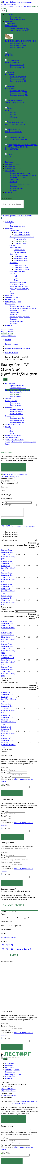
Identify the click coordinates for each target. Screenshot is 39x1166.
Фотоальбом (10, 171)
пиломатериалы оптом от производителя (24, 1102)
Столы (8, 157)
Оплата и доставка (12, 164)
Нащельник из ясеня (21, 269)
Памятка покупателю (17, 19)
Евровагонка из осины (22, 235)
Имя (3, 767)
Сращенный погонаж (14, 102)
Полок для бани (12, 62)
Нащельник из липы (21, 267)
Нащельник (10, 88)
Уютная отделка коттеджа (20, 173)
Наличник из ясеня (21, 260)
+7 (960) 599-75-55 (8, 945)
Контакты (8, 192)
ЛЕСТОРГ (13, 954)
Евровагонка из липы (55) (19, 28)
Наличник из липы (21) (18, 79)
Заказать (13, 466)
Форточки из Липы (13, 132)
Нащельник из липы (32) (18, 93)
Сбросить (4, 609)
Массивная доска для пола (20, 184)
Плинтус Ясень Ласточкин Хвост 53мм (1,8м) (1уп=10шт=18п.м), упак (8, 588)
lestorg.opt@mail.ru (8, 937)
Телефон (4, 770)
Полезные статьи (16, 17)
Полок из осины (20, 252)
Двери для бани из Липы (16, 139)
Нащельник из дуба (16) (18, 91)
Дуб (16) (13, 112)
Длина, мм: (5, 505)
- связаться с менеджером (18, 526)
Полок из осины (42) (17, 67)
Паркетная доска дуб (18, 177)
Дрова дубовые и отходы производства (16, 148)
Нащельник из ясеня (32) (19, 95)
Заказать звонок (7, 334)
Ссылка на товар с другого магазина (14, 860)
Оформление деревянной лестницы (23, 175)
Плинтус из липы (20, 243)
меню (5, 379)
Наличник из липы (20, 258)
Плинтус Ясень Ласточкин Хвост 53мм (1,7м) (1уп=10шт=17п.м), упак (8, 577)
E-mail (4, 772)
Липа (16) (13, 114)
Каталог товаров (11, 344)
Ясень (16, 280)
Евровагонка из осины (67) (19, 30)
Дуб (15, 276)
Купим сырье (10, 166)
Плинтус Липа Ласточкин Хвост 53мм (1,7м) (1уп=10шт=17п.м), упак (8, 648)
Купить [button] (11, 521)
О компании (9, 14)
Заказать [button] (12, 793)
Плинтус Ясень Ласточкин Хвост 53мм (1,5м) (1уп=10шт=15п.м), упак (8, 554)
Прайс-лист (9, 162)
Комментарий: (6, 777)
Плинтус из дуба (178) (18, 43)
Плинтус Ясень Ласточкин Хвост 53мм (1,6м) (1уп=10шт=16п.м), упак (8, 565)
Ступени (9, 55)
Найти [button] (12, 211)
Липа (16, 278)
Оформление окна (16, 188)
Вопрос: (4, 820)
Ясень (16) (13, 117)
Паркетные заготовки (15, 124)
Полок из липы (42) (17, 65)
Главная (8, 340)
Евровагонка (11, 26)
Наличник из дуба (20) (18, 77)
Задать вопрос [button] (13, 836)
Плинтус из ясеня (20, 241)
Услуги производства (13, 168)
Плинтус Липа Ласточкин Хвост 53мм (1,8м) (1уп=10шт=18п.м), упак (8, 659)
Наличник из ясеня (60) (18, 81)
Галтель (8, 110)
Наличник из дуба (20, 256)
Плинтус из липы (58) (17, 47)
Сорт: (3, 502)
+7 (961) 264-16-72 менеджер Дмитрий (16, 949)
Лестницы (13, 190)
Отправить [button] (12, 882)
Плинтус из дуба (20, 239)
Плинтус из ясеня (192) (18, 45)
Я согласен (13, 1117)
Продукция (9, 21)
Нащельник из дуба (21, 265)
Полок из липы (19, 250)
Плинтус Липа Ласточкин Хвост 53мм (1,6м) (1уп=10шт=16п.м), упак (8, 637)
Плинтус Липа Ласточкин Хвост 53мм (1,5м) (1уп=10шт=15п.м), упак (8, 625)
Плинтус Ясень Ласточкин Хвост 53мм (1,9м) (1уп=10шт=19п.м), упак (8, 600)
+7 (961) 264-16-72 (8, 1091)
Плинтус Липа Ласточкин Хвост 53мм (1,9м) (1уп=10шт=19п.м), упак (8, 671)
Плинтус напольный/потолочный (20, 41)
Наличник (9, 74)
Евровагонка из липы (21, 232)
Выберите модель (7, 540)
